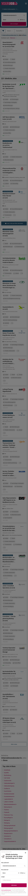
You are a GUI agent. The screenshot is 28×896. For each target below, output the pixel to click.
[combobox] (12, 866)
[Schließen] (25, 852)
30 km (22, 873)
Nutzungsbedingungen (6, 890)
